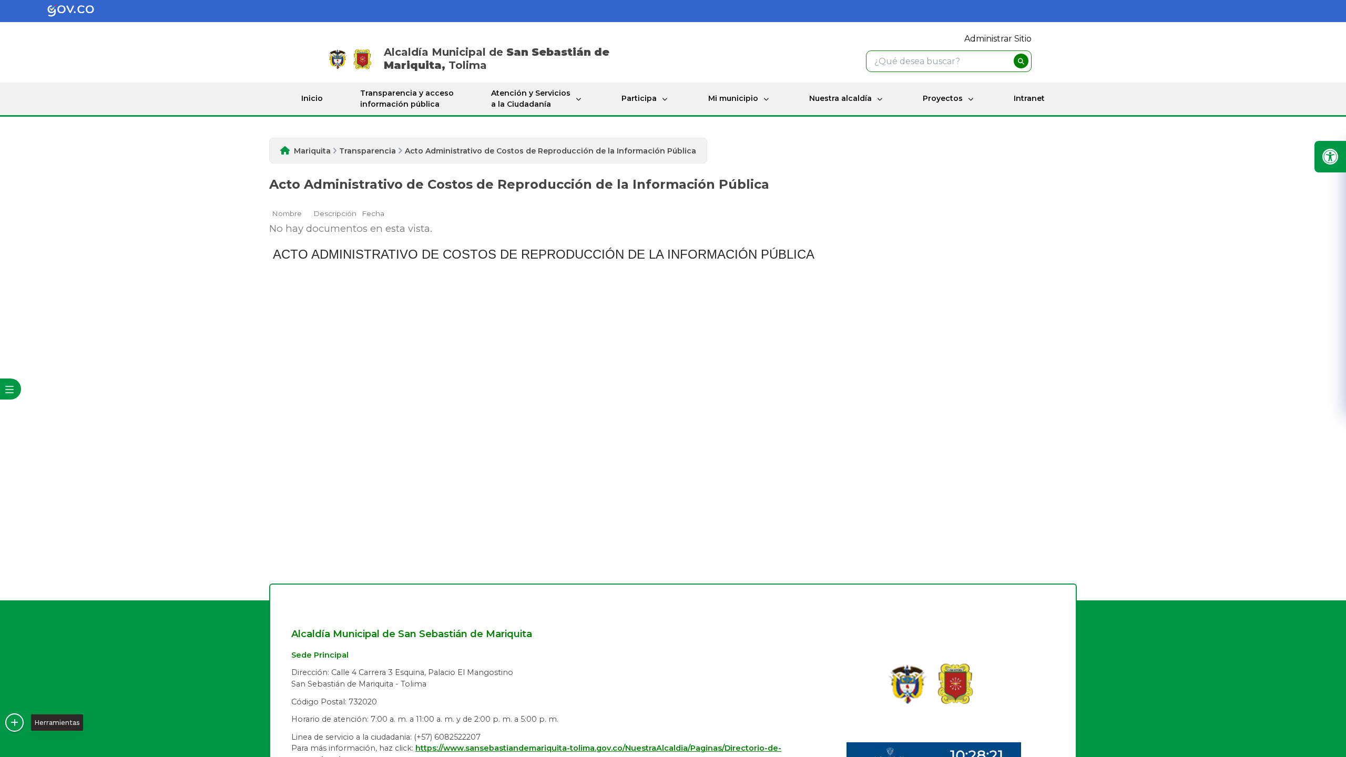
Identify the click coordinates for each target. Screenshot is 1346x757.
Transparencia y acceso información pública (407, 98)
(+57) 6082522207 (447, 737)
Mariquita (312, 151)
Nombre (287, 213)
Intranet (1029, 98)
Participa (639, 98)
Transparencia (367, 151)
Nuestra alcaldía (840, 98)
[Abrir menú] (276, 220)
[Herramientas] (14, 722)
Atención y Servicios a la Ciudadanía (530, 98)
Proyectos (943, 98)
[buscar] (1021, 61)
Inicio (312, 98)
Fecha (373, 213)
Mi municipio (733, 98)
